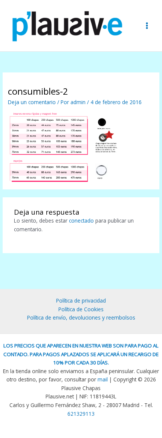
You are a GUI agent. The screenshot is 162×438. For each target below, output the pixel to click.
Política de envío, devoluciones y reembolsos (81, 317)
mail (103, 379)
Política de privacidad (81, 300)
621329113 (81, 413)
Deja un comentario (32, 102)
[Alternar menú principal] (147, 25)
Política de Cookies (81, 309)
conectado (81, 220)
